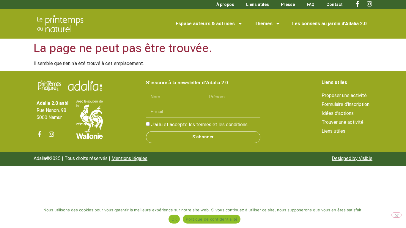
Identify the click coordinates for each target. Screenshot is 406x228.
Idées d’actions (338, 113)
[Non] (396, 215)
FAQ (310, 4)
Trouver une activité (342, 122)
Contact (334, 4)
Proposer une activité (344, 95)
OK (174, 219)
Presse (288, 4)
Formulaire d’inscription (345, 104)
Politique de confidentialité (211, 219)
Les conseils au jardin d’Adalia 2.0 (329, 23)
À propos (225, 4)
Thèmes (263, 23)
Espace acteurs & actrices (205, 23)
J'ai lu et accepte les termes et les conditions (199, 124)
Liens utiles (257, 4)
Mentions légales (129, 158)
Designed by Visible (352, 158)
